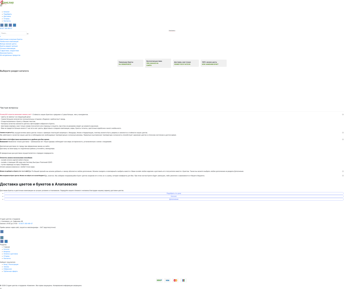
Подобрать (8, 14)
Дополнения (173, 199)
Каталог (7, 12)
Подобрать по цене (174, 193)
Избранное (8, 269)
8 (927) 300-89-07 (26, 223)
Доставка (7, 16)
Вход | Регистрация (11, 264)
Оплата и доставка (11, 254)
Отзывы (6, 19)
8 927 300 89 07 (6, 28)
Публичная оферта (11, 271)
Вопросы (7, 251)
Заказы (6, 267)
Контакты (7, 21)
